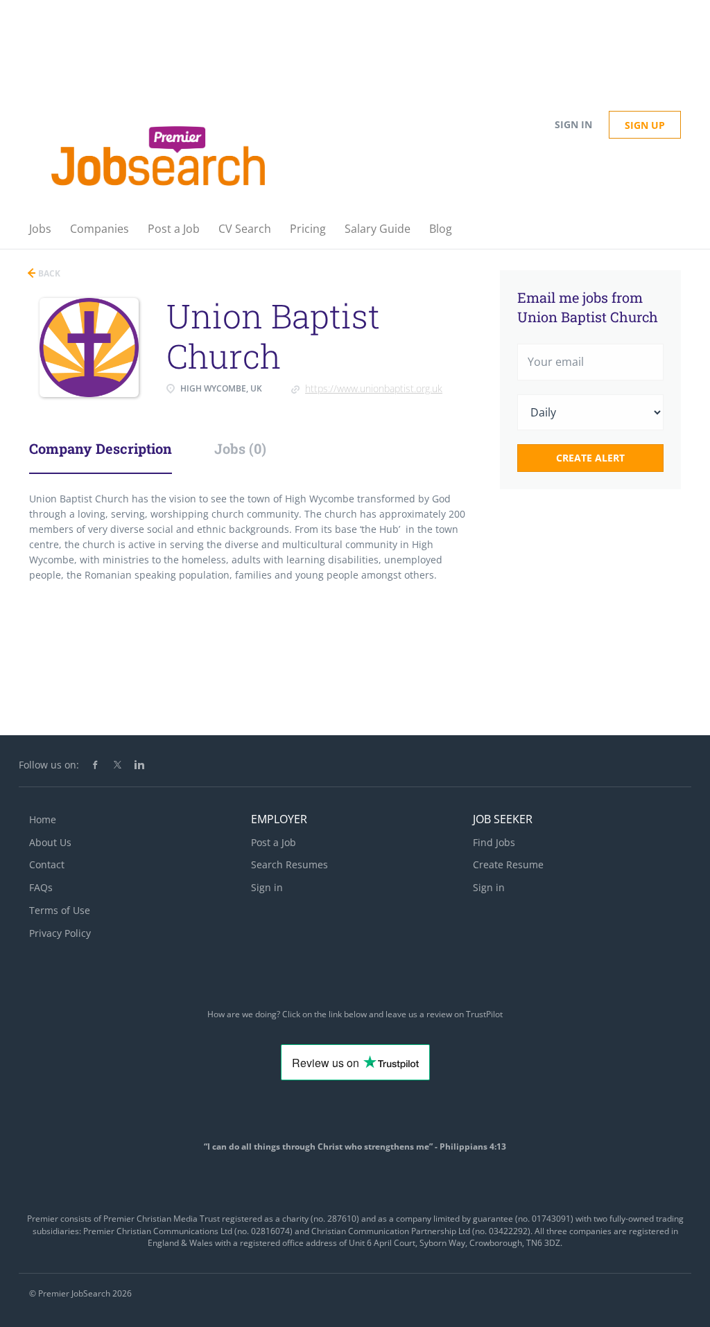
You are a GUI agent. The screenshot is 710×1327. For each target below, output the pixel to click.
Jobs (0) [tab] (240, 448)
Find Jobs (494, 842)
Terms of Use (59, 910)
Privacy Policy (60, 933)
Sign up (645, 125)
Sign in (573, 124)
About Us (50, 842)
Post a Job (273, 842)
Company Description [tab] (100, 448)
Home (42, 819)
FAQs (41, 887)
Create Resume (508, 864)
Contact (46, 864)
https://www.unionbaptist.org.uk (373, 388)
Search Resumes (289, 864)
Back (48, 273)
